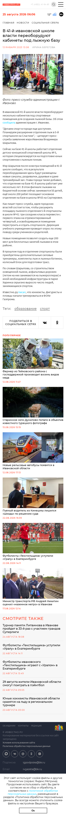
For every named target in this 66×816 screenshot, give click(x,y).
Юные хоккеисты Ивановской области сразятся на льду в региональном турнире (31, 702)
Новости (23, 22)
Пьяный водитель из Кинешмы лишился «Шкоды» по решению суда (29, 512)
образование (25, 308)
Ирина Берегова (43, 47)
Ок (33, 810)
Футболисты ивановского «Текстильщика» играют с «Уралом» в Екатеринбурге (30, 665)
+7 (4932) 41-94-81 (40, 4)
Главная (8, 22)
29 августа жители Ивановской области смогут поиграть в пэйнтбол (32, 683)
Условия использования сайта (19, 742)
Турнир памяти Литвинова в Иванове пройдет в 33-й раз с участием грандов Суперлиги (31, 629)
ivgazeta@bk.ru (32, 769)
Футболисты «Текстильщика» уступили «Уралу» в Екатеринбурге (28, 557)
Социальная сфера (45, 22)
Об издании (9, 726)
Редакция (36, 726)
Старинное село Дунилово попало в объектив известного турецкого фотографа (33, 421)
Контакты (23, 726)
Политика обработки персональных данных (26, 746)
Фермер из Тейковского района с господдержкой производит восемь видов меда (31, 374)
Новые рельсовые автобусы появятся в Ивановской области (28, 467)
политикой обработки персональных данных (33, 792)
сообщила (9, 122)
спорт (45, 308)
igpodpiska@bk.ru (34, 762)
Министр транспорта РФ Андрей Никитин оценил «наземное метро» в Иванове (31, 603)
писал (22, 292)
